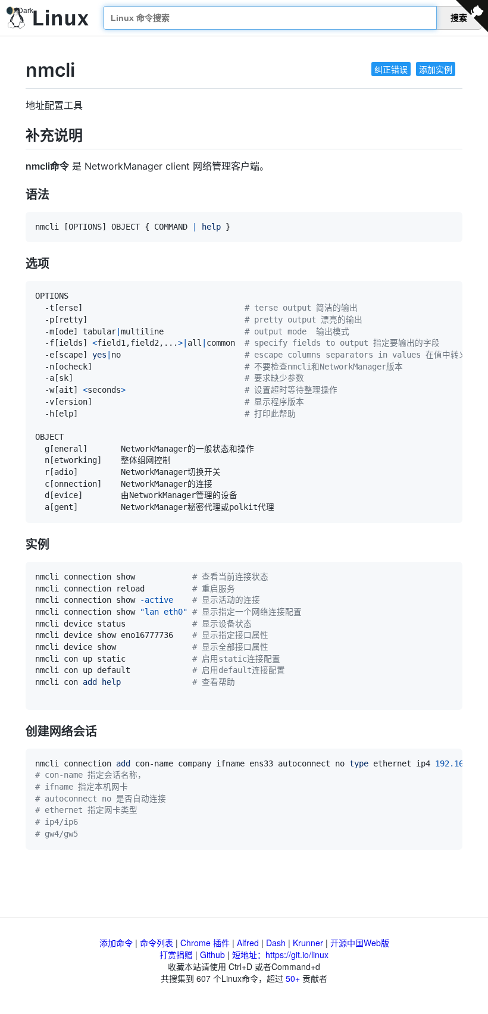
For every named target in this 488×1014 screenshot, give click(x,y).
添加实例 (435, 69)
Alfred (248, 943)
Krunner (308, 943)
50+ (293, 978)
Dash (276, 943)
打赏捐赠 (176, 954)
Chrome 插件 (205, 943)
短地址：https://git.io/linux (280, 954)
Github (212, 954)
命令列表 (156, 943)
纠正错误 (391, 69)
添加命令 (116, 943)
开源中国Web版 (359, 943)
